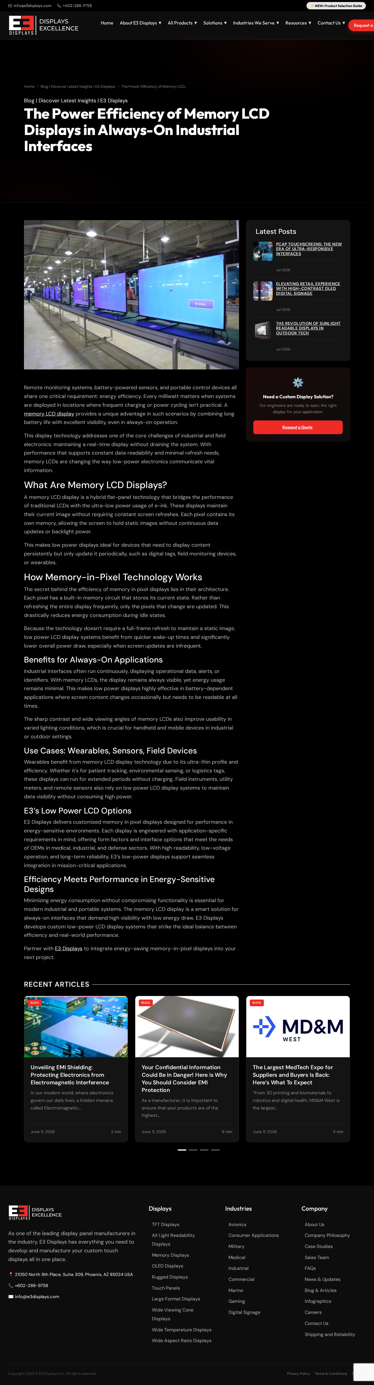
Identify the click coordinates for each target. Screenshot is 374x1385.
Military (236, 1246)
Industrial (238, 1268)
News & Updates (322, 1279)
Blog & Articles (321, 1290)
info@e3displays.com (32, 5)
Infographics (318, 1301)
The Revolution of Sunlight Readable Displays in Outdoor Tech (308, 328)
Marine (235, 1290)
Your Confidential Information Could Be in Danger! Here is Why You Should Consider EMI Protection (184, 1079)
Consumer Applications (253, 1235)
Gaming (236, 1301)
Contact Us (316, 1323)
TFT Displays (165, 1224)
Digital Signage (244, 1312)
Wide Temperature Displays (182, 1330)
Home (107, 23)
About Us (314, 1224)
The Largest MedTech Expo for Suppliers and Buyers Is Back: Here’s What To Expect (293, 1075)
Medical (236, 1257)
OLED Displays (167, 1266)
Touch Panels (166, 1288)
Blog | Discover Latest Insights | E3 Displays (78, 86)
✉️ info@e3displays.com (33, 1297)
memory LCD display (49, 413)
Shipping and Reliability (330, 1334)
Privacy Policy (298, 1373)
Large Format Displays (176, 1299)
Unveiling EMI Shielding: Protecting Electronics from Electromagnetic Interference (70, 1075)
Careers (313, 1312)
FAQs (310, 1268)
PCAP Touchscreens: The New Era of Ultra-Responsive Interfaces (309, 249)
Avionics (237, 1224)
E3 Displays (68, 948)
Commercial (241, 1279)
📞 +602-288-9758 (28, 1285)
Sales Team (317, 1257)
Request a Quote (297, 427)
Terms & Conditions (331, 1373)
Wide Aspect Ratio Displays (182, 1340)
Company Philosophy (327, 1235)
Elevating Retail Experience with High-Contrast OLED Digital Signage (308, 288)
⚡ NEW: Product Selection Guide (336, 5)
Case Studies (319, 1246)
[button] (182, 1150)
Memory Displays (170, 1255)
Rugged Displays (170, 1277)
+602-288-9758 (77, 5)
